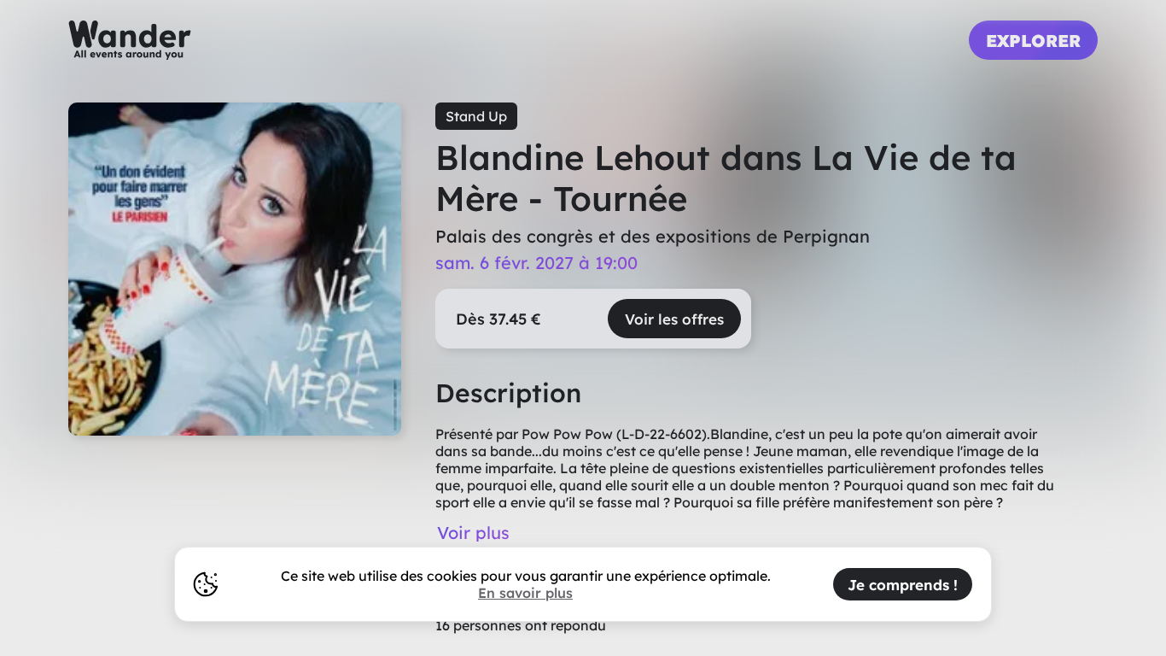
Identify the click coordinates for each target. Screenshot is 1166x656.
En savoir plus (525, 592)
